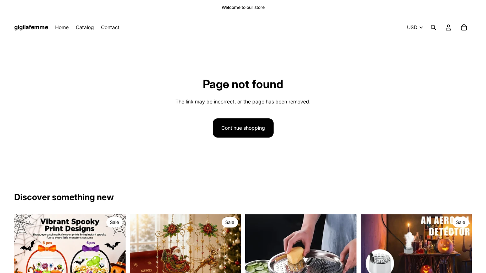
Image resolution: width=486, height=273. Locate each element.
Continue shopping (243, 128)
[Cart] (464, 27)
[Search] (433, 27)
